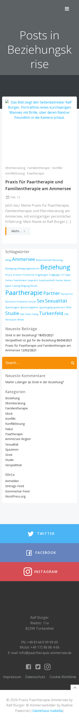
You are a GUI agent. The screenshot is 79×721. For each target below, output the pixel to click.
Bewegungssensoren (28, 268)
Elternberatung (15, 168)
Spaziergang (45, 307)
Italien (67, 280)
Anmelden (12, 481)
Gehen (9, 280)
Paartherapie (35, 173)
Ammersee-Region (18, 439)
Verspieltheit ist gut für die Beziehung (30, 340)
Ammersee (23, 259)
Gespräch (32, 280)
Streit (8, 455)
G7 (62, 274)
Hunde (59, 280)
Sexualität (56, 301)
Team (28, 314)
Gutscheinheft (47, 280)
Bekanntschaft (44, 260)
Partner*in (67, 294)
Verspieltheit (13, 465)
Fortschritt (28, 274)
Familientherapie (38, 168)
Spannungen (12, 307)
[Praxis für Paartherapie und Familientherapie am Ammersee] (39, 131)
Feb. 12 (15, 197)
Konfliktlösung (15, 173)
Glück (9, 414)
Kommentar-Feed (17, 491)
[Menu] (67, 8)
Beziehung (55, 267)
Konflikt (57, 168)
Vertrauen (11, 319)
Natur (9, 429)
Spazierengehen (29, 307)
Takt (22, 314)
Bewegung (10, 268)
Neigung (25, 285)
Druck (8, 274)
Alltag (8, 260)
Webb (20, 319)
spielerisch (59, 307)
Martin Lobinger (16, 382)
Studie (12, 313)
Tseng (35, 314)
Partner (51, 293)
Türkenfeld (51, 313)
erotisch (17, 274)
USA (66, 314)
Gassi (67, 274)
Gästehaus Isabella (47, 710)
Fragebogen (41, 274)
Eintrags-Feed (14, 486)
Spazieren (12, 449)
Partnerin (10, 301)
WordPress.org (15, 496)
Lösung (16, 285)
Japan (8, 285)
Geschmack (20, 280)
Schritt (32, 301)
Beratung (57, 260)
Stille (68, 307)
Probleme (22, 301)
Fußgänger (54, 274)
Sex (40, 301)
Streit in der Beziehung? (21, 335)
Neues (33, 285)
